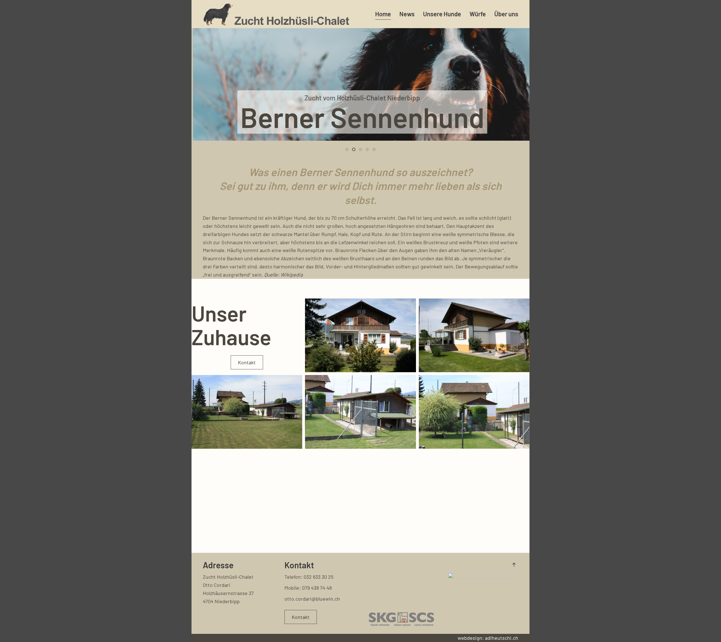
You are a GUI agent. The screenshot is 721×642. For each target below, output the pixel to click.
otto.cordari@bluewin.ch (312, 599)
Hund (300, 218)
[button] (513, 136)
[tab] (360, 149)
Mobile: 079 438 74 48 (308, 588)
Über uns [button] (506, 13)
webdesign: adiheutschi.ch (488, 638)
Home (383, 13)
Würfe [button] (477, 13)
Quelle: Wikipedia (283, 274)
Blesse (497, 234)
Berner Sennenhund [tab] (348, 150)
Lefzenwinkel (353, 242)
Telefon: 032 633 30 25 (308, 577)
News (407, 13)
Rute (376, 234)
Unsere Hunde (442, 13)
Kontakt (247, 362)
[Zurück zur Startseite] (276, 14)
